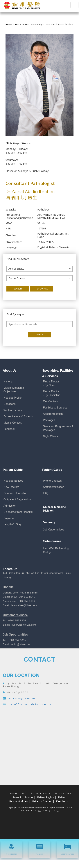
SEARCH (18, 288)
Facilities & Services (55, 407)
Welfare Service (13, 410)
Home (9, 24)
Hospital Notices (13, 480)
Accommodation (53, 413)
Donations (9, 403)
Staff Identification (53, 486)
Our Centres (50, 401)
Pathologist (38, 24)
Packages (49, 420)
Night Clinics (50, 436)
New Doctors (11, 486)
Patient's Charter (42, 801)
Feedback (9, 428)
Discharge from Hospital (18, 511)
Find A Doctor (22, 24)
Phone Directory (52, 480)
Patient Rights (45, 797)
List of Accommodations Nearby (29, 704)
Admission (9, 505)
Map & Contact (12, 422)
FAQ (46, 493)
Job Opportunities (53, 529)
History (7, 381)
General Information (15, 493)
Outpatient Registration (17, 499)
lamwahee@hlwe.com (21, 698)
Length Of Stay (12, 524)
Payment (8, 518)
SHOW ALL (42, 288)
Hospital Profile (12, 397)
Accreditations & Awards (18, 416)
